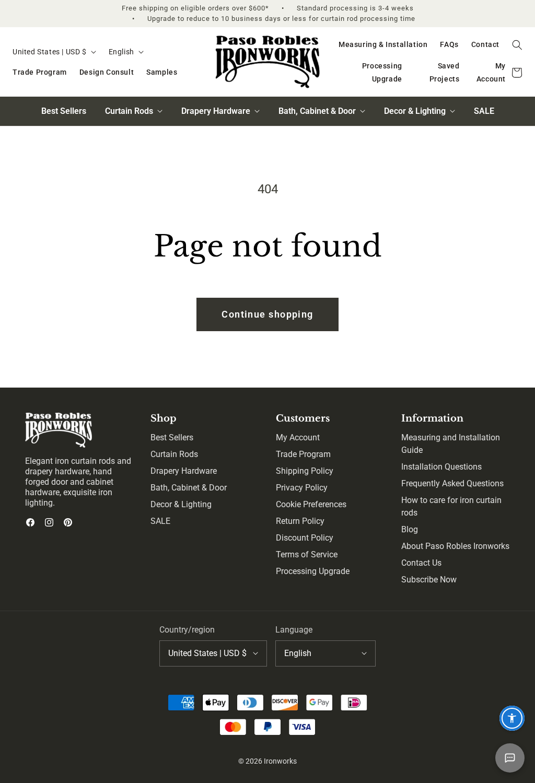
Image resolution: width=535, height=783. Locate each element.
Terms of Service (307, 554)
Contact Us (421, 563)
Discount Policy (304, 538)
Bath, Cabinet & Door (188, 488)
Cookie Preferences (311, 504)
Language (293, 630)
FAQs (449, 44)
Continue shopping (267, 314)
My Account (491, 72)
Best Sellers (63, 111)
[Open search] (517, 45)
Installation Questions (441, 467)
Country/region (187, 630)
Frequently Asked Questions (452, 483)
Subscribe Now (429, 580)
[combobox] (54, 51)
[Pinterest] (68, 522)
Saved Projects (444, 72)
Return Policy (300, 521)
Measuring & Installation (383, 44)
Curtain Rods (174, 454)
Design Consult (106, 72)
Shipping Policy (304, 471)
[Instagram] (49, 522)
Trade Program (40, 72)
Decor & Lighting (181, 504)
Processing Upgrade (382, 72)
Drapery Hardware (183, 471)
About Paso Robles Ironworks (455, 546)
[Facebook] (30, 522)
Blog (409, 529)
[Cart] (517, 73)
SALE (484, 111)
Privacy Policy (302, 488)
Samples (161, 72)
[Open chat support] (510, 758)
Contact (485, 44)
